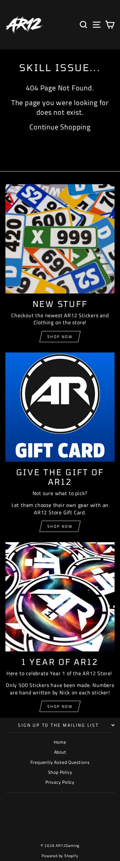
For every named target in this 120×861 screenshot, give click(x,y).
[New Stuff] (60, 239)
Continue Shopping (60, 126)
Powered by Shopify (60, 856)
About (60, 752)
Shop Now (60, 337)
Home (60, 742)
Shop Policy (60, 772)
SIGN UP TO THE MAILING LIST (58, 725)
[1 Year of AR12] (60, 596)
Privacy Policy (60, 782)
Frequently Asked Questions (60, 762)
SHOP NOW (60, 526)
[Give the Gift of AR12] (60, 407)
